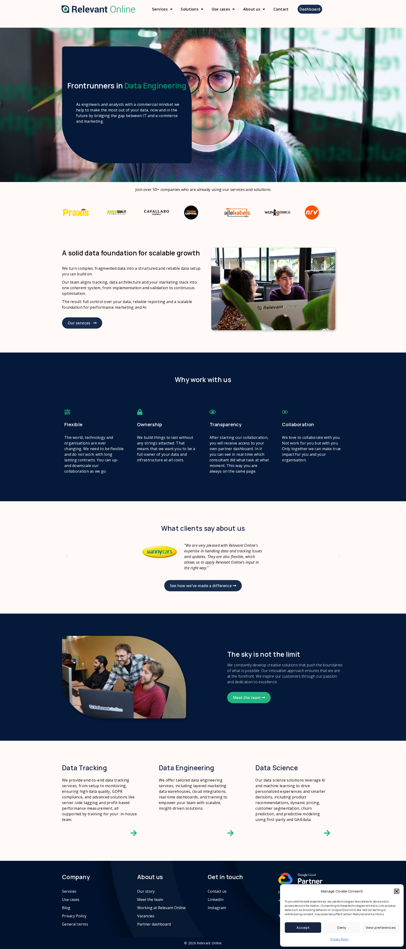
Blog (66, 907)
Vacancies (145, 916)
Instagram (217, 907)
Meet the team (150, 899)
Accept (303, 927)
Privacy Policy (339, 939)
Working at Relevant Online (161, 907)
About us (251, 9)
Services (160, 9)
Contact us (217, 891)
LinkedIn (215, 899)
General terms (75, 924)
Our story (146, 891)
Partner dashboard (154, 924)
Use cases (221, 9)
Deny (341, 927)
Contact (281, 9)
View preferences (381, 927)
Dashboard (310, 9)
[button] (396, 891)
